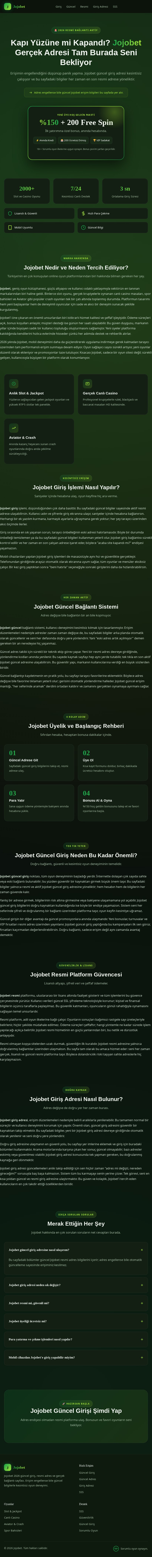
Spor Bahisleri (13, 1530)
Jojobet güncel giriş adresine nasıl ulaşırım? (39, 1250)
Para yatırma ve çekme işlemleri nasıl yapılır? (40, 1339)
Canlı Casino (12, 1517)
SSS (115, 6)
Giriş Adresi (100, 6)
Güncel (70, 6)
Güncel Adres (87, 1479)
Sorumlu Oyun (88, 1530)
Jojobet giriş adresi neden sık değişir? (35, 1285)
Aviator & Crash (14, 1524)
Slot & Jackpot (13, 1511)
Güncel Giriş (87, 1472)
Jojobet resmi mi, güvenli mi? (29, 1303)
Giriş (59, 6)
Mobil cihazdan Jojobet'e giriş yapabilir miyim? (42, 1357)
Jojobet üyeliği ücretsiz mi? (28, 1321)
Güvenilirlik (86, 1517)
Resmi (84, 6)
